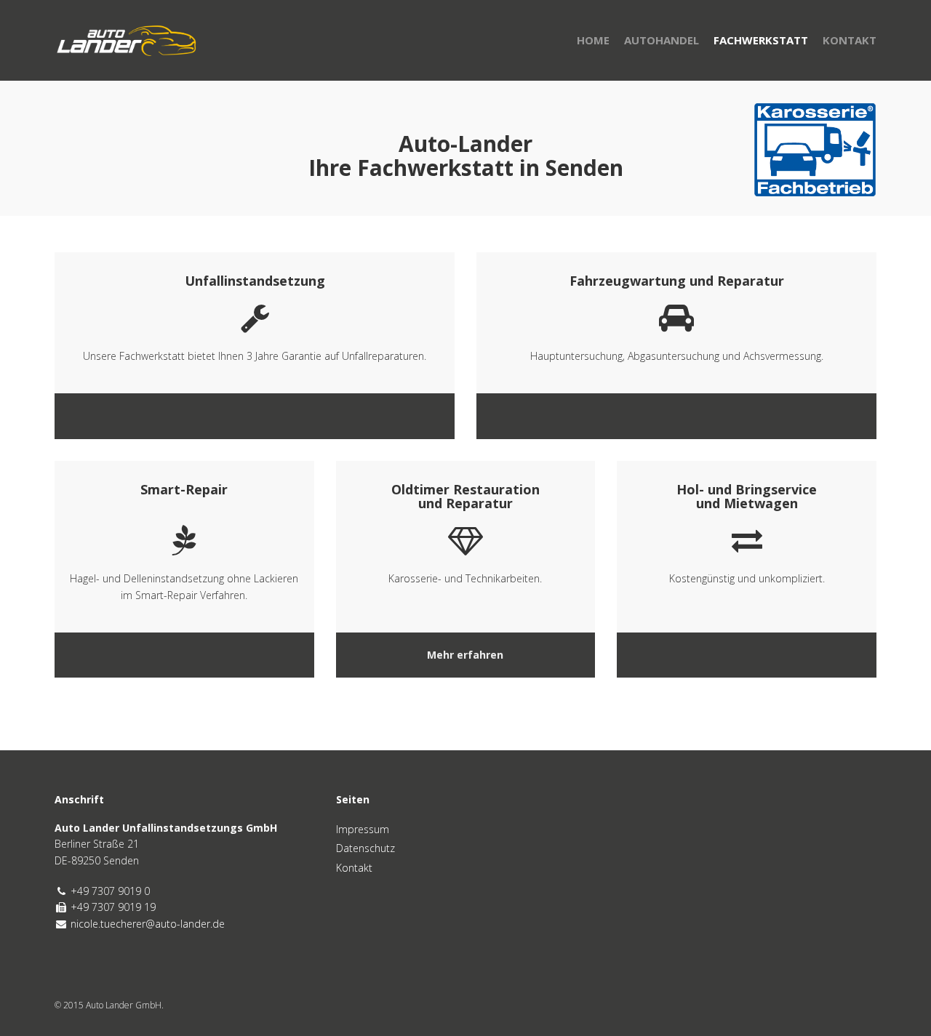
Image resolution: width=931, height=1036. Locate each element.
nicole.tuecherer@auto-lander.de (148, 924)
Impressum (362, 829)
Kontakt (849, 40)
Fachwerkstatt (761, 40)
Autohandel (661, 40)
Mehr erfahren (465, 655)
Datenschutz (365, 848)
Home (593, 40)
